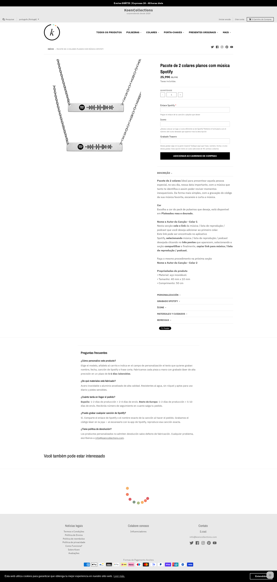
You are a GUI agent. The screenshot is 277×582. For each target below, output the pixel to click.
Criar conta (239, 19)
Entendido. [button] (261, 576)
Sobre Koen (74, 549)
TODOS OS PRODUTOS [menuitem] (109, 32)
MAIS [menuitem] (226, 32)
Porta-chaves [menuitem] (173, 32)
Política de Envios (74, 535)
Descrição (163, 173)
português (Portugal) (28, 19)
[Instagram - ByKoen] (222, 47)
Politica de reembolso (74, 538)
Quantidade (166, 90)
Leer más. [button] (119, 576)
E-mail (203, 531)
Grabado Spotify (167, 301)
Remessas (163, 320)
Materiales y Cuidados (171, 313)
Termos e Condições (74, 531)
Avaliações (73, 553)
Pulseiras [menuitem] (132, 32)
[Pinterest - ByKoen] (226, 47)
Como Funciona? (73, 545)
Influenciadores (138, 531)
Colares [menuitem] (151, 32)
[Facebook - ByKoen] (217, 47)
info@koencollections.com (109, 438)
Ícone (160, 307)
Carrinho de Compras (262, 19)
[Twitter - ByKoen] (212, 47)
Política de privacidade (74, 542)
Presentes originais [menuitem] (202, 32)
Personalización (167, 294)
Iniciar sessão (225, 19)
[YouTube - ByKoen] (231, 47)
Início (51, 49)
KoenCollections (138, 10)
